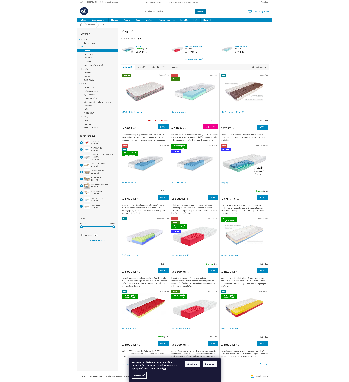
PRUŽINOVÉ (88, 54)
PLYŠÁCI (87, 124)
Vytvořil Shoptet (262, 376)
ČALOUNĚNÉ (89, 80)
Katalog (84, 39)
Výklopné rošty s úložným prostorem (99, 102)
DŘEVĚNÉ (87, 72)
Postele (84, 69)
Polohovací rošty (91, 91)
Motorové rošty (90, 98)
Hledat (200, 11)
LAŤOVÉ (87, 109)
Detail (163, 127)
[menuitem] (83, 20)
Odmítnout (192, 364)
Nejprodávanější (157, 67)
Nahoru (129, 364)
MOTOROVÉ (89, 113)
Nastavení (139, 375)
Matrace (84, 47)
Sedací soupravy (88, 43)
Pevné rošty (89, 87)
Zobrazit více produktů (193, 59)
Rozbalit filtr (96, 240)
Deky (86, 120)
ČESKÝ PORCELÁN (91, 127)
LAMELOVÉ (88, 61)
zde (164, 368)
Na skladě (90, 235)
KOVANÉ (87, 76)
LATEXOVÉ (88, 58)
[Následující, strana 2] (260, 364)
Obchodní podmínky (154, 2)
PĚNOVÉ (87, 50)
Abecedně (174, 67)
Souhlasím (210, 364)
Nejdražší (141, 67)
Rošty (83, 83)
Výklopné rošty (90, 94)
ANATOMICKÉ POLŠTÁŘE (94, 65)
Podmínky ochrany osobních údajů (183, 2)
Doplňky (84, 116)
